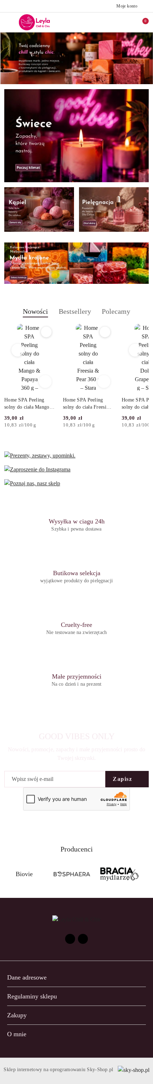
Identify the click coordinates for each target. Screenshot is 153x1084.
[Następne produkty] (135, 350)
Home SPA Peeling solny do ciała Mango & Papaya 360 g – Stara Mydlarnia (26, 404)
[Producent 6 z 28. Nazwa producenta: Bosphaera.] (72, 874)
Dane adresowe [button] (27, 977)
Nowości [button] (35, 311)
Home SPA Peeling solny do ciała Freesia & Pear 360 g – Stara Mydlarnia (86, 404)
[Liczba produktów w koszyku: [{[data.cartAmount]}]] (140, 22)
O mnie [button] (16, 1034)
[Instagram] (83, 939)
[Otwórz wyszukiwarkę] (111, 22)
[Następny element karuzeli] (145, 874)
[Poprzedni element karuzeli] (7, 874)
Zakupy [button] (17, 1015)
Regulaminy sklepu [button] (32, 996)
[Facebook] (70, 939)
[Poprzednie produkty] (17, 350)
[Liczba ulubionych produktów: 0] (126, 22)
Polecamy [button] (116, 311)
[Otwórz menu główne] (8, 22)
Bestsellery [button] (75, 311)
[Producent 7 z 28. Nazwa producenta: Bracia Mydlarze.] (119, 874)
